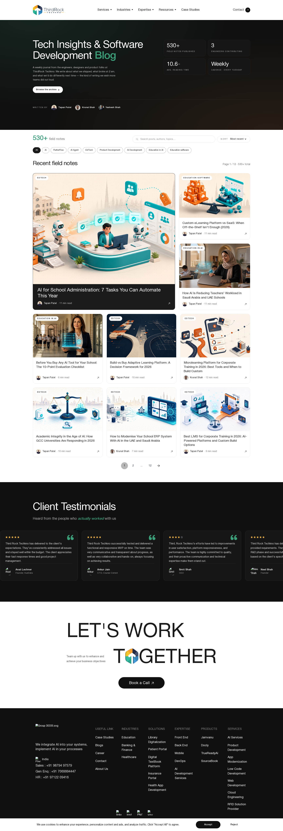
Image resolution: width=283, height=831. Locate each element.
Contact (100, 761)
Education (128, 737)
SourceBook (209, 761)
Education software (179, 150)
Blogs (99, 745)
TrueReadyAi (209, 753)
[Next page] (158, 465)
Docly (205, 745)
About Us (101, 769)
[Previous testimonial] (225, 517)
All (37, 150)
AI (46, 150)
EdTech (89, 150)
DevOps (180, 761)
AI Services (235, 737)
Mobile (179, 753)
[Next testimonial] (242, 517)
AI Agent (75, 150)
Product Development (110, 150)
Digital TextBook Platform (154, 762)
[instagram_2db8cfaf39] (129, 812)
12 (150, 466)
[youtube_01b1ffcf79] (150, 812)
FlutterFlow (58, 150)
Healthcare (129, 757)
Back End (181, 745)
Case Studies (104, 737)
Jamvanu (207, 737)
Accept (208, 825)
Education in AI (156, 150)
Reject (234, 825)
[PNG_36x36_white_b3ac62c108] (139, 812)
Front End (181, 737)
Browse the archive (46, 89)
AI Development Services (184, 774)
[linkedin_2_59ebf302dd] (119, 812)
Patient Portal (157, 749)
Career (99, 753)
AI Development (134, 150)
